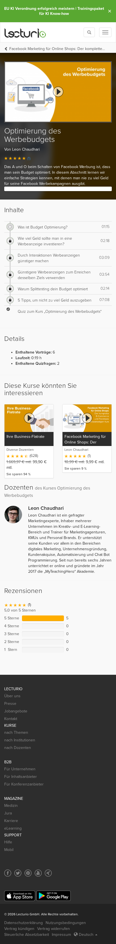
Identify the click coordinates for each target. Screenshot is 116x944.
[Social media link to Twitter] (17, 873)
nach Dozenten (17, 747)
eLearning (13, 828)
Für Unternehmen (19, 769)
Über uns (12, 696)
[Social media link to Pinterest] (28, 873)
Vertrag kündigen (19, 928)
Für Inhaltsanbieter (20, 776)
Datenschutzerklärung (23, 922)
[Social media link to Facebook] (7, 873)
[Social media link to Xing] (48, 873)
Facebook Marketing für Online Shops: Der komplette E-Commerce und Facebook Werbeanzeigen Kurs (57, 48)
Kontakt (10, 718)
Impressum (61, 934)
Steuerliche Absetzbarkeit (26, 934)
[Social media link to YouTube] (38, 873)
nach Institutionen (19, 740)
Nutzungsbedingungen (66, 922)
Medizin (11, 805)
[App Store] (19, 896)
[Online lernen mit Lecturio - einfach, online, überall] (25, 32)
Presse (10, 703)
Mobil (9, 849)
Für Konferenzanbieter (24, 784)
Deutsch (86, 934)
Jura (8, 813)
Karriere (11, 820)
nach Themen (16, 732)
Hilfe (8, 842)
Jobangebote (15, 711)
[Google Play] (53, 896)
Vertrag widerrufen (53, 928)
